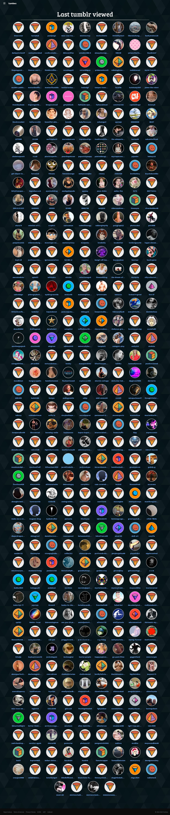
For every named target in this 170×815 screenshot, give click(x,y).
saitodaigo (18, 294)
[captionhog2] (135, 96)
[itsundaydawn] (18, 96)
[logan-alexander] (151, 234)
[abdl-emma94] (101, 389)
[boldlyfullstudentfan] (101, 665)
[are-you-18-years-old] (68, 614)
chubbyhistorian (68, 674)
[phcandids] (35, 355)
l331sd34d (52, 708)
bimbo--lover (35, 622)
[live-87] (151, 286)
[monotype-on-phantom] (51, 234)
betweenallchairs (85, 536)
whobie (68, 277)
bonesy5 (151, 105)
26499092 (35, 208)
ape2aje (118, 122)
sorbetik (51, 501)
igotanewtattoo (52, 260)
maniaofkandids (52, 87)
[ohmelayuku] (151, 683)
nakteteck (151, 777)
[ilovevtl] (51, 596)
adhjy (85, 398)
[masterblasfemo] (151, 407)
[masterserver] (151, 579)
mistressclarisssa (93, 795)
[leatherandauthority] (68, 79)
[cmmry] (101, 165)
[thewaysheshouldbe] (101, 769)
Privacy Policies (31, 812)
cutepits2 (68, 329)
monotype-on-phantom (55, 243)
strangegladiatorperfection (56, 553)
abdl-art (134, 536)
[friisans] (51, 165)
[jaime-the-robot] (151, 79)
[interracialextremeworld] (101, 424)
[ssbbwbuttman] (35, 407)
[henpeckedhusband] (101, 303)
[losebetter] (118, 234)
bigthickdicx (135, 674)
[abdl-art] (135, 527)
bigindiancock (35, 191)
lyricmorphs (102, 294)
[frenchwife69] (101, 596)
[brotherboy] (135, 165)
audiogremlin (68, 398)
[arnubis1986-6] (85, 44)
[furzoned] (35, 165)
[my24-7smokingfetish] (151, 61)
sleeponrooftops (85, 691)
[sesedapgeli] (68, 61)
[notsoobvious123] (51, 355)
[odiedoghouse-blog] (118, 61)
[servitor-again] (35, 734)
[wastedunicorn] (68, 130)
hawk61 (85, 760)
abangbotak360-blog (20, 501)
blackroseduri (18, 122)
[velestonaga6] (85, 268)
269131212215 (18, 208)
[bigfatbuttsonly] (51, 441)
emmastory (135, 760)
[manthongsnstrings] (151, 493)
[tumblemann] (35, 683)
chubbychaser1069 (135, 708)
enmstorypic (151, 657)
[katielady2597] (135, 79)
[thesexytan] (35, 545)
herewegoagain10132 (120, 519)
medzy (68, 363)
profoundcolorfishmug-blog (107, 553)
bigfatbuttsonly (52, 450)
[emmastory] (135, 752)
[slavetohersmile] (101, 683)
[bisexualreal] (135, 476)
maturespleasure (85, 294)
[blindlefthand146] (68, 769)
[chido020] (118, 165)
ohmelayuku (151, 691)
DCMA (39, 812)
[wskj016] (101, 199)
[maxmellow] (135, 407)
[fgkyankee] (101, 700)
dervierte (152, 381)
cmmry (102, 173)
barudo (68, 122)
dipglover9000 (135, 381)
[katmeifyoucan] (135, 355)
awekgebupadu (68, 191)
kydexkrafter (51, 519)
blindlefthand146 (68, 777)
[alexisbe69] (35, 338)
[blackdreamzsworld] (118, 665)
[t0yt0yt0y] (135, 268)
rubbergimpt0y (101, 225)
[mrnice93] (68, 286)
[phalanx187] (85, 734)
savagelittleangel (19, 363)
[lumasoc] (118, 286)
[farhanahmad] (101, 96)
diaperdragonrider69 (20, 536)
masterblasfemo (152, 415)
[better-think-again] (35, 717)
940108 (118, 53)
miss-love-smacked (19, 708)
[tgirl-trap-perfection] (135, 717)
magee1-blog (35, 519)
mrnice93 (68, 294)
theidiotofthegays (52, 70)
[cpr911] (18, 614)
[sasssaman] (68, 217)
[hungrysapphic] (35, 372)
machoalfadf (35, 467)
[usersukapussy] (18, 683)
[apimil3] (35, 268)
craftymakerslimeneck (154, 605)
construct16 (118, 105)
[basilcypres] (151, 251)
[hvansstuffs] (118, 424)
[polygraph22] (118, 217)
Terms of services (19, 812)
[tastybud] (35, 27)
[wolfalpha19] (51, 130)
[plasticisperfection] (51, 148)
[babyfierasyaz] (85, 113)
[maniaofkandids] (51, 79)
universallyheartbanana (88, 346)
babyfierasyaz (85, 122)
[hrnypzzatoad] (51, 96)
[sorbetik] (51, 493)
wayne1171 (151, 674)
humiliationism (51, 381)
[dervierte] (151, 372)
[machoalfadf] (35, 458)
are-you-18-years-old (70, 622)
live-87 (151, 294)
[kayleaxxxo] (68, 424)
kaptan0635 (35, 760)
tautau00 (135, 139)
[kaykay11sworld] (35, 648)
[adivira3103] (68, 338)
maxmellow (135, 415)
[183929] (51, 199)
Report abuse (8, 812)
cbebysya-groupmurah (120, 329)
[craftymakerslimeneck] (151, 596)
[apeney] (85, 182)
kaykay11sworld (35, 657)
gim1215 (68, 708)
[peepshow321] (18, 234)
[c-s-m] (151, 562)
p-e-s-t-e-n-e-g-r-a (86, 639)
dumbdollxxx (151, 312)
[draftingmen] (35, 320)
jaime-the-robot (152, 87)
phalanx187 (85, 743)
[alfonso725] (101, 614)
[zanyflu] (151, 527)
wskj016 (101, 208)
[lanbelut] (35, 303)
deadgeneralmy (151, 760)
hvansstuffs (118, 432)
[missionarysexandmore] (18, 562)
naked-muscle (152, 450)
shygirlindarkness (118, 777)
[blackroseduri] (18, 113)
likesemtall (35, 432)
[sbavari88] (51, 734)
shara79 (18, 225)
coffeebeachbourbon (87, 329)
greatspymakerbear (136, 519)
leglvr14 (35, 708)
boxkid (118, 484)
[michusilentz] (101, 27)
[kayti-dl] (18, 251)
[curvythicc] (85, 476)
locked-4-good (135, 294)
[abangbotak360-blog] (18, 493)
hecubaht (68, 760)
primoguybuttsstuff (36, 294)
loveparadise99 (18, 432)
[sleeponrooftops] (85, 683)
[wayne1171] (151, 665)
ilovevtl (51, 605)
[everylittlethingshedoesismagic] (135, 303)
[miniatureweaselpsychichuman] (110, 786)
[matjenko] (85, 234)
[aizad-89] (118, 527)
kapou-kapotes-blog (87, 432)
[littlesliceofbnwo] (18, 303)
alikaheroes (102, 726)
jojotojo (35, 605)
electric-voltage (102, 381)
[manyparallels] (85, 355)
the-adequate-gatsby (120, 139)
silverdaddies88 (151, 208)
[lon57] (18, 752)
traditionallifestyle (103, 139)
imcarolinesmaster (103, 467)
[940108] (118, 44)
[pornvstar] (68, 734)
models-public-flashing (21, 87)
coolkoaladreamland (54, 53)
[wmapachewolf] (135, 389)
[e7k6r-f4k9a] (151, 510)
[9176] (135, 182)
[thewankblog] (101, 268)
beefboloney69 (68, 450)
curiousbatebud (35, 53)
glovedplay (118, 570)
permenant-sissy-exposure (106, 415)
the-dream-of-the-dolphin (122, 277)
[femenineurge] (68, 165)
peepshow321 (18, 243)
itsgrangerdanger (35, 105)
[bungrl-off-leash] (101, 251)
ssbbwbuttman (35, 415)
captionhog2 (135, 105)
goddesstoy (102, 570)
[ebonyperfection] (18, 665)
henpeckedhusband (103, 312)
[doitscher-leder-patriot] (118, 372)
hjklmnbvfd (102, 519)
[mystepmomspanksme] (118, 148)
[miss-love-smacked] (18, 700)
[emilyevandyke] (85, 165)
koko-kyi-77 (18, 605)
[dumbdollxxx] (151, 303)
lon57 (18, 760)
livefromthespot (152, 639)
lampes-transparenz (103, 87)
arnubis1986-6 (85, 53)
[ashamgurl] (101, 113)
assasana (152, 484)
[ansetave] (68, 717)
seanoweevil (85, 501)
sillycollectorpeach (153, 277)
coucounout (68, 536)
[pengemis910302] (101, 734)
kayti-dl (18, 260)
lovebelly (102, 243)
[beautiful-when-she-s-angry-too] (51, 113)
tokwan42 (101, 450)
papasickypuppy (85, 156)
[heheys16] (151, 148)
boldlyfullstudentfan (104, 674)
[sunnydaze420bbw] (35, 631)
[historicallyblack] (68, 562)
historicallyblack (68, 570)
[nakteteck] (151, 769)
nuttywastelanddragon (121, 639)
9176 (135, 191)
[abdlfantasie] (118, 614)
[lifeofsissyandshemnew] (101, 355)
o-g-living (101, 639)
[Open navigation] (4, 3)
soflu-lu (51, 415)
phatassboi (135, 225)
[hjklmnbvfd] (101, 510)
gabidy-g (151, 467)
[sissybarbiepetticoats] (68, 407)
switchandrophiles (19, 743)
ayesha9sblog (52, 191)
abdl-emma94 (101, 398)
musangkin (118, 501)
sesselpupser (85, 415)
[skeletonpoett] (18, 148)
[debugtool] (35, 527)
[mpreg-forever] (135, 631)
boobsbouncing (135, 329)
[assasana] (151, 476)
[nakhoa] (118, 734)
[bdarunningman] (51, 614)
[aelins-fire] (118, 182)
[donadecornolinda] (18, 441)
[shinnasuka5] (118, 683)
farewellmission (118, 760)
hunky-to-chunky (68, 605)
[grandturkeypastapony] (85, 562)
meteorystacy (68, 243)
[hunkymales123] (151, 27)
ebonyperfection (18, 674)
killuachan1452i (51, 467)
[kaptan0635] (35, 752)
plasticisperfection (53, 156)
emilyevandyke (85, 173)
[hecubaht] (68, 752)
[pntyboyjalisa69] (118, 545)
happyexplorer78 (102, 657)
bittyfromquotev (18, 191)
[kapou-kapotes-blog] (85, 424)
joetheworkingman (36, 260)
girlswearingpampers (137, 570)
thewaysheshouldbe (103, 777)
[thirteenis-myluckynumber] (151, 614)
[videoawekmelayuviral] (118, 199)
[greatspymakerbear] (135, 510)
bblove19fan (68, 53)
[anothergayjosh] (18, 338)
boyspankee (118, 260)
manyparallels (85, 363)
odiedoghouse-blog (119, 70)
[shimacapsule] (85, 545)
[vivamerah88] (118, 717)
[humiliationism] (51, 372)
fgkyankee (101, 708)
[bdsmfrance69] (101, 527)
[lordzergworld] (135, 234)
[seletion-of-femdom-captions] (35, 217)
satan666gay (85, 70)
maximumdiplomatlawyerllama (24, 467)
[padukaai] (51, 579)
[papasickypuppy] (85, 148)
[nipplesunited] (151, 545)
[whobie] (68, 268)
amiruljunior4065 (85, 622)
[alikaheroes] (101, 717)
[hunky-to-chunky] (68, 596)
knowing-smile (51, 432)
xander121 (18, 553)
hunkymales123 (151, 35)
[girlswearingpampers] (135, 562)
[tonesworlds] (35, 493)
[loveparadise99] (18, 424)
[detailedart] (51, 320)
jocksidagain (51, 657)
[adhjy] (85, 389)
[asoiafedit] (151, 320)
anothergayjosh (18, 346)
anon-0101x (102, 191)
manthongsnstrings (153, 501)
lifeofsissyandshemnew (105, 363)
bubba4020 (18, 588)
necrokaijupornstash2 (87, 588)
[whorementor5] (135, 614)
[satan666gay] (85, 61)
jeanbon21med (151, 363)
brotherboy (135, 173)
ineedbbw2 (18, 381)
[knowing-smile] (51, 424)
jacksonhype (85, 467)
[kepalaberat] (51, 303)
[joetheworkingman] (35, 251)
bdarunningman (51, 622)
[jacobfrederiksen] (68, 458)
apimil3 (35, 277)
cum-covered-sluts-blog (105, 484)
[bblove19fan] (68, 44)
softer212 (68, 553)
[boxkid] (118, 476)
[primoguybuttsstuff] (35, 286)
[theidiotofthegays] (51, 61)
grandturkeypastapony (88, 570)
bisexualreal (135, 484)
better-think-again (36, 726)
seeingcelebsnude (69, 501)
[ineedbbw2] (18, 372)
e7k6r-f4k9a (152, 519)
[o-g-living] (101, 631)
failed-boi (118, 605)
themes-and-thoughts (37, 70)
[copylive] (85, 251)
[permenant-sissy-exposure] (101, 407)
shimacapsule (85, 553)
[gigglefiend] (135, 648)
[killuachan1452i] (51, 458)
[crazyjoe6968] (18, 769)
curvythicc (85, 484)
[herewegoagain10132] (118, 510)
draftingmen (35, 329)
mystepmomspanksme (121, 156)
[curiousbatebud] (35, 44)
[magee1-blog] (35, 510)
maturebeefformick (36, 87)
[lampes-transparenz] (101, 79)
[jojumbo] (135, 148)
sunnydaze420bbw (35, 639)
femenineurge (68, 173)
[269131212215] (18, 199)
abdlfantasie (118, 622)
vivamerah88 (118, 726)
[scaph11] (51, 217)
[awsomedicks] (18, 268)
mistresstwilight (77, 795)
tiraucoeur (18, 35)
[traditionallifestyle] (101, 130)
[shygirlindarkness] (118, 769)
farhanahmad (101, 105)
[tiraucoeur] (18, 27)
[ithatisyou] (85, 510)
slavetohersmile (102, 691)
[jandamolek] (51, 562)
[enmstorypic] (151, 648)
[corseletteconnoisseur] (118, 700)
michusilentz (101, 35)
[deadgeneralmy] (151, 752)
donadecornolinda (19, 450)
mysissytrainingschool (121, 588)
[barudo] (68, 113)
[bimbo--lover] (35, 614)
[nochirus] (68, 579)
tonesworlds (35, 501)
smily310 (135, 346)
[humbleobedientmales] (118, 458)
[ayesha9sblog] (51, 182)
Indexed (50, 812)
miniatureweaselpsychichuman (116, 795)
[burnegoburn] (151, 700)
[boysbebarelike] (151, 165)
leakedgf (85, 87)
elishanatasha (52, 484)
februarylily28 (118, 312)
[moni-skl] (60, 786)
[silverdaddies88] (151, 199)
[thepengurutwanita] (18, 61)
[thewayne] (135, 199)
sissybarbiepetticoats (70, 415)
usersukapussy (18, 691)
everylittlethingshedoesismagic (141, 312)
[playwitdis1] (135, 545)
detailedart (52, 329)
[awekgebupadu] (68, 182)
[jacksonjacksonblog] (68, 303)
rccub (35, 156)
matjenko (85, 243)
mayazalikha (135, 588)
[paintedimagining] (101, 148)
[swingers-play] (118, 338)
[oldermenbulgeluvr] (35, 234)
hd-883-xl (68, 260)
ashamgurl (101, 122)
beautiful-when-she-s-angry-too (59, 122)
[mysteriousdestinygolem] (101, 579)
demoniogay (68, 484)
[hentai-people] (85, 648)
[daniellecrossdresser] (51, 527)
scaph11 (51, 225)
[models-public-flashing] (18, 79)
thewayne (135, 208)
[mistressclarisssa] (93, 786)
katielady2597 (135, 87)
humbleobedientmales (121, 467)
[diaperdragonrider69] (18, 527)
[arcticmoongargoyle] (51, 717)
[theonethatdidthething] (18, 631)
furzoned (35, 173)
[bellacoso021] (35, 113)
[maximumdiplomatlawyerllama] (18, 458)
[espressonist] (151, 424)
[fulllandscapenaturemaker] (85, 96)
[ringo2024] (135, 769)
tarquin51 (102, 346)
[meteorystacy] (68, 234)
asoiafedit (151, 329)
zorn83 (118, 398)
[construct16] (118, 96)
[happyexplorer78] (101, 648)
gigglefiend (135, 657)
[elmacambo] (35, 476)
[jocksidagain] (51, 648)
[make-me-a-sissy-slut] (18, 510)
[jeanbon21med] (151, 355)
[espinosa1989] (85, 372)
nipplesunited (151, 553)
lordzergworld (135, 243)
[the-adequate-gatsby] (118, 130)
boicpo (52, 398)
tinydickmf (151, 53)
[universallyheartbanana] (85, 338)
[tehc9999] (151, 717)
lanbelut (35, 312)
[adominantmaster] (85, 441)
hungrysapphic (35, 381)
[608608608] (135, 113)
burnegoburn (151, 708)
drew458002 (18, 329)
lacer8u (118, 87)
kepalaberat (51, 312)
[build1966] (35, 389)
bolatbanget (51, 777)
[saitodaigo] (18, 286)
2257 (44, 812)
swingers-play (118, 346)
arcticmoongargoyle (53, 726)
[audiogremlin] (68, 389)
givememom (135, 467)
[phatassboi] (135, 217)
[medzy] (68, 355)
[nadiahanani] (135, 61)
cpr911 (18, 622)
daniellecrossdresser (54, 536)
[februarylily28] (118, 303)
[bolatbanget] (51, 769)
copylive (85, 260)
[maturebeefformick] (35, 79)
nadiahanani (135, 70)
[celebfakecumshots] (35, 769)
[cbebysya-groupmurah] (118, 320)
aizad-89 (118, 536)
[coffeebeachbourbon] (85, 320)
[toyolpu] (51, 683)
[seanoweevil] (85, 493)
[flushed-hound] (68, 372)
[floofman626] (18, 476)
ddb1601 (18, 398)
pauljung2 (52, 35)
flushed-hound (68, 381)
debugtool (35, 536)
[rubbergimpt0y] (101, 217)
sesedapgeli (68, 70)
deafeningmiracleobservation (40, 674)
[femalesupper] (101, 752)
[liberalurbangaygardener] (135, 27)
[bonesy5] (151, 96)
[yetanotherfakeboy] (135, 44)
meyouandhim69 (152, 743)
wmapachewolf (135, 398)
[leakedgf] (85, 79)
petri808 (151, 225)
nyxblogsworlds (52, 294)
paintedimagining (102, 156)
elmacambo (35, 484)
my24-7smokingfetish (154, 70)
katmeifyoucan (134, 363)
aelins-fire (118, 191)
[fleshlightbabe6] (85, 700)
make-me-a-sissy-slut (20, 519)
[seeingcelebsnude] (68, 493)
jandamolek (52, 570)
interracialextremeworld (105, 432)
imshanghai (68, 657)
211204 (35, 139)
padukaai (52, 588)
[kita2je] (18, 648)
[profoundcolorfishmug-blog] (101, 545)
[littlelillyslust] (118, 27)
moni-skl (60, 795)
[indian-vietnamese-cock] (51, 752)
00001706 (85, 208)
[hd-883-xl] (68, 251)
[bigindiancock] (35, 182)
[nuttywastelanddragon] (118, 631)
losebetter (118, 243)
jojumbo (134, 156)
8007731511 (151, 191)
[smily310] (135, 338)
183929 (51, 208)
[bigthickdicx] (135, 665)
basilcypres (151, 260)
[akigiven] (51, 338)
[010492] (68, 199)
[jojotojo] (35, 596)
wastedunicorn (68, 139)
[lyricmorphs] (101, 286)
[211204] (35, 130)
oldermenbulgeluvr (36, 243)
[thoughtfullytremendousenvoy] (151, 389)
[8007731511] (151, 182)
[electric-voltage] (101, 372)
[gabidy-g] (151, 458)
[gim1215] (68, 700)
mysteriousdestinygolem (105, 588)
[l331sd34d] (51, 700)
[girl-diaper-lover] (18, 165)
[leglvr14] (35, 700)
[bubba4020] (18, 579)
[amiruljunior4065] (85, 614)
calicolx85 (35, 450)
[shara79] (18, 217)
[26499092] (35, 199)
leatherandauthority (70, 87)
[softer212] (68, 545)
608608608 (135, 122)
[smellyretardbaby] (68, 683)
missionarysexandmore (21, 570)
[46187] (151, 113)
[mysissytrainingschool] (118, 579)
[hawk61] (85, 752)
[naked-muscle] (151, 441)
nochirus (68, 588)
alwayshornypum (102, 53)
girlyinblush (68, 105)
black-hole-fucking (86, 777)
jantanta (68, 519)
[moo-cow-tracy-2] (68, 27)
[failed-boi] (118, 596)
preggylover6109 (68, 639)
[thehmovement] (135, 441)
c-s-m (151, 570)
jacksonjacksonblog (70, 312)
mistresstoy (85, 35)
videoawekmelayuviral (120, 208)
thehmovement (135, 450)
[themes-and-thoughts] (35, 61)
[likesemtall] (35, 424)
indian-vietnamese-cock (55, 760)
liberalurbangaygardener (138, 35)
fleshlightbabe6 (85, 708)
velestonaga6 (85, 277)
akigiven (51, 346)
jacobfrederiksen (68, 467)
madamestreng (35, 570)
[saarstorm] (101, 493)
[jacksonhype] (85, 458)
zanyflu (151, 536)
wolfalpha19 (51, 139)
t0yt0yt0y (135, 277)
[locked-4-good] (135, 286)
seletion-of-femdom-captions (41, 225)
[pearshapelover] (68, 148)
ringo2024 (135, 777)
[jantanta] (68, 510)
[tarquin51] (101, 338)
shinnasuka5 (118, 691)
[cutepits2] (68, 320)
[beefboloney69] (68, 441)
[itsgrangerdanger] (35, 96)
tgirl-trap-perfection (137, 726)
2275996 (18, 139)
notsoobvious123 (52, 363)
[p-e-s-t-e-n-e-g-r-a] (85, 631)
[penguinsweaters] (135, 683)
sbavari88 (52, 743)
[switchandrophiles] (18, 734)
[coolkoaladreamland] (51, 44)
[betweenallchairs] (85, 527)
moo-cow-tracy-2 (68, 35)
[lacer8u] (118, 79)
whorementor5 (135, 622)
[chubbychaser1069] (135, 700)
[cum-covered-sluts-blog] (101, 476)
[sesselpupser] (85, 407)
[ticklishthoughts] (118, 441)
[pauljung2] (51, 27)
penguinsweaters (135, 691)
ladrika (118, 363)
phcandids (35, 363)
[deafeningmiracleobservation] (35, 665)
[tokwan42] (101, 441)
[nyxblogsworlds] (51, 286)
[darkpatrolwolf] (18, 44)
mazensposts (118, 415)
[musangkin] (118, 493)
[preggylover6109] (68, 631)
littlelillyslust (118, 35)
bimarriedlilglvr (18, 726)
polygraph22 (118, 225)
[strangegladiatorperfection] (51, 545)
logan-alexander (152, 243)
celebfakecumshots (36, 777)
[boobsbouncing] (135, 320)
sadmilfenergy (85, 225)
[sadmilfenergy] (85, 217)
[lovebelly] (101, 234)
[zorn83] (118, 389)
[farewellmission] (118, 752)
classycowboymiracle (104, 329)
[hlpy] (135, 424)
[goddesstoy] (101, 562)
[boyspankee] (118, 251)
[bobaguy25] (35, 579)
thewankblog (101, 277)
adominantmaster (85, 450)
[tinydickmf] (151, 44)
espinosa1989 (85, 381)
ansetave (68, 726)
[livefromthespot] (151, 631)
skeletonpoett (18, 156)
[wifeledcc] (51, 268)
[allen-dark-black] (85, 717)
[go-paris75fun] (118, 648)
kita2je (18, 657)
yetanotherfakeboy (136, 53)
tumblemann (35, 691)
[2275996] (18, 130)
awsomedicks (18, 277)
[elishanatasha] (51, 476)
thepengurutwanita (19, 70)
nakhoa (118, 743)
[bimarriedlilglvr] (18, 717)
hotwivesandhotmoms (87, 605)
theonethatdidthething (21, 639)
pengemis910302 (102, 743)
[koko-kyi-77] (18, 596)
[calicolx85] (35, 441)
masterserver (151, 588)
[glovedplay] (118, 562)
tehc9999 (151, 726)
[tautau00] (135, 130)
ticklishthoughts (118, 450)
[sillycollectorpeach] (151, 268)
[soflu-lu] (51, 407)
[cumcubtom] (51, 665)
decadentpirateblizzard (138, 605)
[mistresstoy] (85, 27)
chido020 (118, 173)
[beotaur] (135, 251)
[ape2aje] (118, 113)
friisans (52, 173)
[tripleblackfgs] (85, 130)
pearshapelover (68, 156)
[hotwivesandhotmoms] (85, 596)
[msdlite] (135, 734)
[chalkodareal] (85, 665)
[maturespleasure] (85, 286)
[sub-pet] (51, 631)
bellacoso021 (35, 122)
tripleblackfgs (85, 139)
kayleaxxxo (68, 432)
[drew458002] (18, 320)
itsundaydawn (18, 105)
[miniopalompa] (135, 493)
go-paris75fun (118, 657)
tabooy (18, 415)
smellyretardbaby (68, 691)
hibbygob (85, 312)
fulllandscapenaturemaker (89, 105)
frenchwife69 (101, 605)
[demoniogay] (68, 476)
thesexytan (35, 553)
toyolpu (51, 691)
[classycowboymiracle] (101, 320)
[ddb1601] (18, 389)
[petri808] (151, 217)
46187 (151, 122)
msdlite (135, 743)
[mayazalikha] (135, 579)
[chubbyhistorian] (68, 665)
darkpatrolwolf (18, 53)
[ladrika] (118, 355)
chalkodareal (85, 674)
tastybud (35, 35)
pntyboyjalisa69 (118, 553)
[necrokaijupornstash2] (85, 579)
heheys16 (152, 156)
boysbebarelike (151, 173)
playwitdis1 (135, 553)
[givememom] (135, 458)
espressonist (151, 432)
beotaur (135, 260)
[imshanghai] (68, 648)
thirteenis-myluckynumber (156, 622)
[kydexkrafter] (51, 510)
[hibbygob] (85, 303)
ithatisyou (85, 519)
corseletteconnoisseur (121, 708)
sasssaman (68, 225)
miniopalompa (135, 501)
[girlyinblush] (68, 96)
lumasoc (118, 294)
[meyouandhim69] (151, 734)
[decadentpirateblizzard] (135, 596)
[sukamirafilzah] (151, 130)
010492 (68, 208)
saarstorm (101, 501)
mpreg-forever (135, 639)
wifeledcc (52, 277)
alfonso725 (101, 622)
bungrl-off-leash (102, 260)
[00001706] (85, 199)
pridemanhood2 (101, 70)
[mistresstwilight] (76, 786)
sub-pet (51, 639)
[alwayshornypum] (101, 44)
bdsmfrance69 (102, 536)
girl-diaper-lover (18, 173)
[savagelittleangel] (18, 355)
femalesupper (102, 760)
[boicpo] (51, 389)
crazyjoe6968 (18, 777)
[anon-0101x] (101, 182)
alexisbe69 (35, 346)
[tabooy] (18, 407)
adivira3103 (68, 346)
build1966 (35, 398)
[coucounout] (68, 527)
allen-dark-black (85, 726)
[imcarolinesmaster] (101, 458)
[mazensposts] (118, 407)
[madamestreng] (35, 562)
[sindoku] (151, 338)
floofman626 (18, 484)
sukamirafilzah (151, 139)
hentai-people (85, 657)
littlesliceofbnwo (18, 312)
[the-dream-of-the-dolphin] (118, 268)
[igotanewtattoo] (51, 251)
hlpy (135, 432)
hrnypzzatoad (52, 105)
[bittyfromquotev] (18, 182)
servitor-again (35, 743)
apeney (85, 191)
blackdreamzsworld (119, 674)
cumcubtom (52, 674)
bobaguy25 (35, 588)
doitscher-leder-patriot (121, 381)
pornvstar (68, 743)
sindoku (151, 346)
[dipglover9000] (135, 372)
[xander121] (18, 545)
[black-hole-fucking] (85, 769)
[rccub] (35, 148)
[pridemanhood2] (101, 61)
